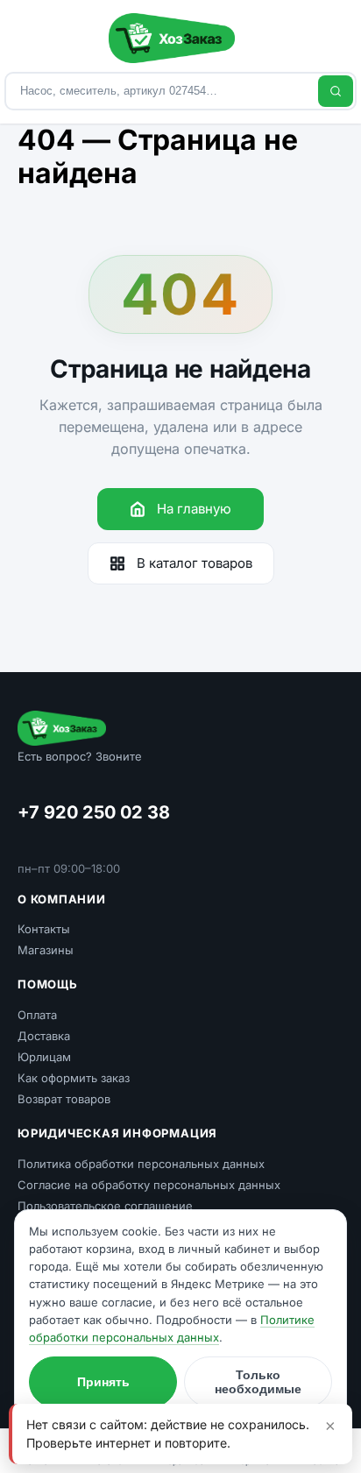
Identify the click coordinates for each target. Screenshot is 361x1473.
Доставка (44, 1036)
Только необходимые (258, 1382)
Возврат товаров (64, 1099)
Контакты (44, 929)
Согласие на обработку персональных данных (149, 1185)
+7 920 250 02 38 (94, 812)
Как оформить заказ (74, 1078)
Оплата (37, 1015)
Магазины (46, 950)
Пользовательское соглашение (105, 1206)
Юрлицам (44, 1057)
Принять (103, 1382)
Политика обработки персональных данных (141, 1164)
